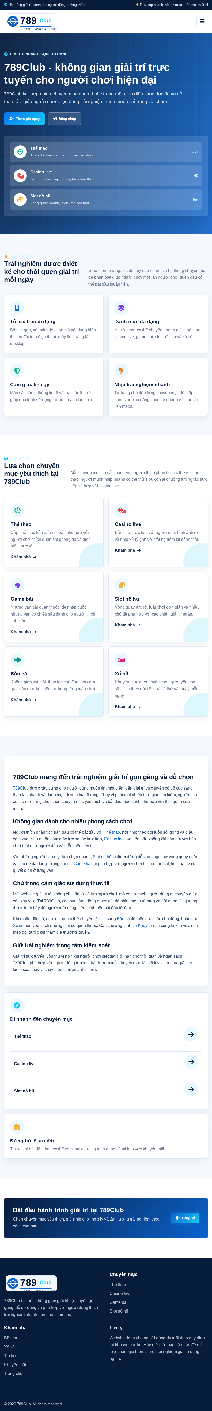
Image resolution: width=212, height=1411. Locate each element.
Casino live (114, 839)
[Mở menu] (202, 21)
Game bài (83, 863)
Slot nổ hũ (102, 856)
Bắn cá (123, 919)
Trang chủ (13, 1373)
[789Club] (31, 21)
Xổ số (18, 925)
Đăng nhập (67, 119)
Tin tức (10, 1356)
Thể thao (112, 832)
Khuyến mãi (149, 925)
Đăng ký (188, 1218)
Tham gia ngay (28, 119)
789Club (21, 788)
